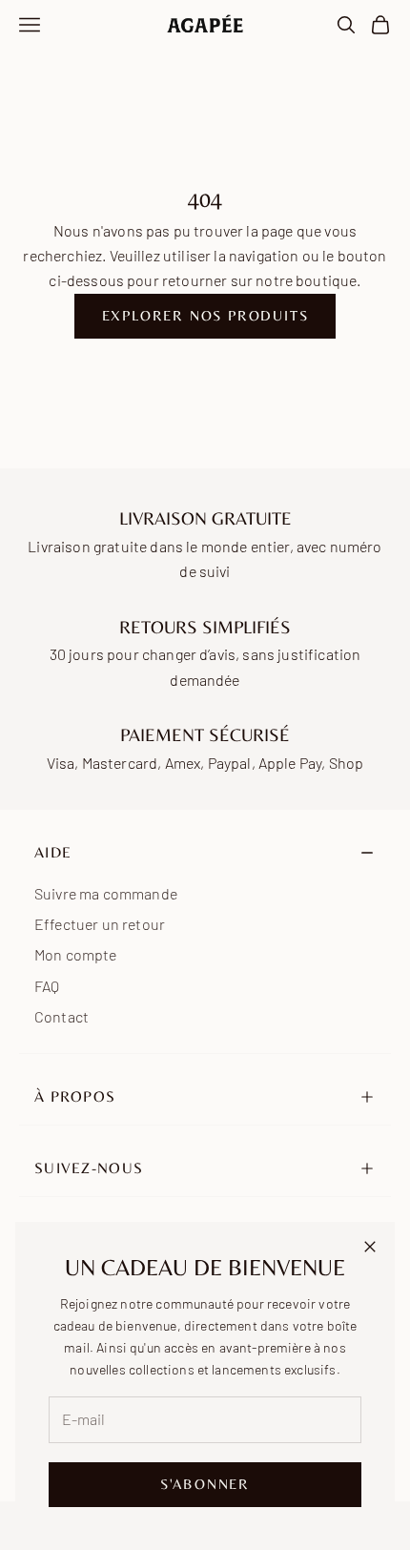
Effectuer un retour (99, 924)
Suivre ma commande (105, 893)
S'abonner (205, 1484)
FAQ (46, 986)
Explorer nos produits (205, 315)
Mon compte (75, 954)
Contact (61, 1016)
